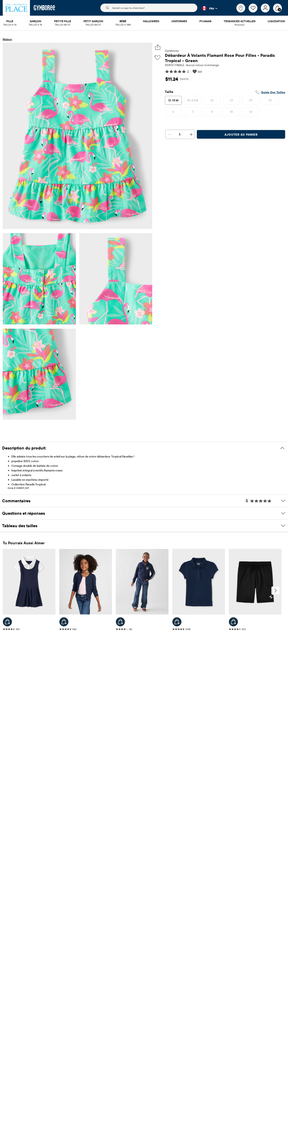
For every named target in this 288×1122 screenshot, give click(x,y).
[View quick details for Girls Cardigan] (64, 621)
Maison (7, 39)
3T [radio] (231, 100)
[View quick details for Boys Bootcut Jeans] (120, 621)
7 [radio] (193, 112)
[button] (207, 8)
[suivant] (275, 590)
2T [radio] (212, 100)
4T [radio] (251, 100)
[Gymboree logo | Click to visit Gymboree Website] (44, 8)
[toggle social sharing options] (157, 47)
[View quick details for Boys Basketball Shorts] (233, 621)
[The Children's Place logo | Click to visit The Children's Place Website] (16, 8)
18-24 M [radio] (192, 100)
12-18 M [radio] (173, 100)
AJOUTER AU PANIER (241, 134)
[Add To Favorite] (157, 57)
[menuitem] (9, 21)
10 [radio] (231, 112)
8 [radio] (212, 112)
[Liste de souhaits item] (255, 11)
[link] (240, 8)
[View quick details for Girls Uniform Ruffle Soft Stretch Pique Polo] (177, 621)
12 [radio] (250, 112)
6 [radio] (173, 112)
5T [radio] (270, 100)
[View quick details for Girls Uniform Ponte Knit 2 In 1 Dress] (7, 621)
